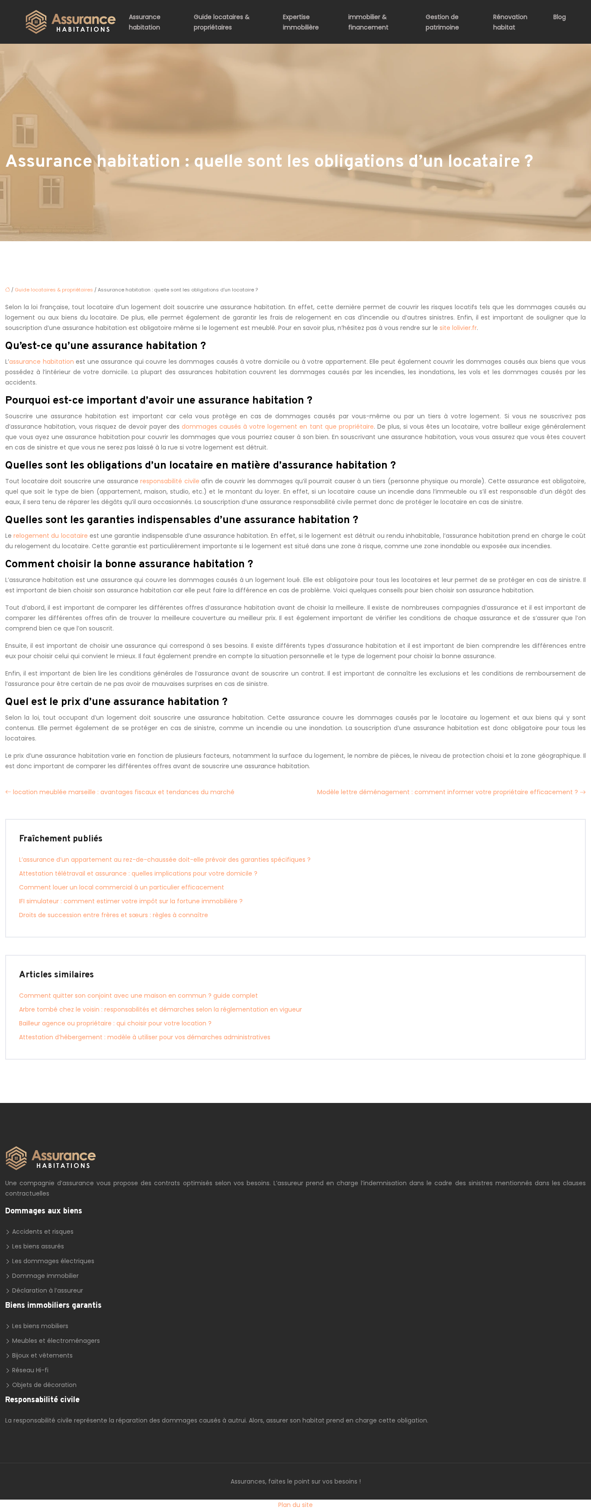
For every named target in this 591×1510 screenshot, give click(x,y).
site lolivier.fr (458, 327)
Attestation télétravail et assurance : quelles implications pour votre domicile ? (138, 873)
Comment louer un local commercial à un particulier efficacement (121, 887)
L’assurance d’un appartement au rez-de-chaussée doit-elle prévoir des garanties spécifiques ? (165, 859)
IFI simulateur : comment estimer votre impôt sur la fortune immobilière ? (131, 901)
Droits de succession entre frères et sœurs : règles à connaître (113, 915)
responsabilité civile (169, 481)
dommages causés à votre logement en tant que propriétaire (277, 426)
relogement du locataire (50, 535)
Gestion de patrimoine (442, 22)
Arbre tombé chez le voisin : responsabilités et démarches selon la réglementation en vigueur (160, 1009)
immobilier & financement (368, 22)
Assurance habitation (145, 22)
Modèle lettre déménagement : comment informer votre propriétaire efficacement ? (447, 792)
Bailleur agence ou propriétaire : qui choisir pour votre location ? (115, 1023)
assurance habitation (41, 361)
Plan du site (295, 1504)
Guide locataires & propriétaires (222, 22)
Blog (559, 17)
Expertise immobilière (301, 22)
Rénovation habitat (510, 22)
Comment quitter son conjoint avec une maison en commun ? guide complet (138, 995)
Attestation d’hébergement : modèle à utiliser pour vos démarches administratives (144, 1037)
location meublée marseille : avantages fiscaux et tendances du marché (123, 792)
